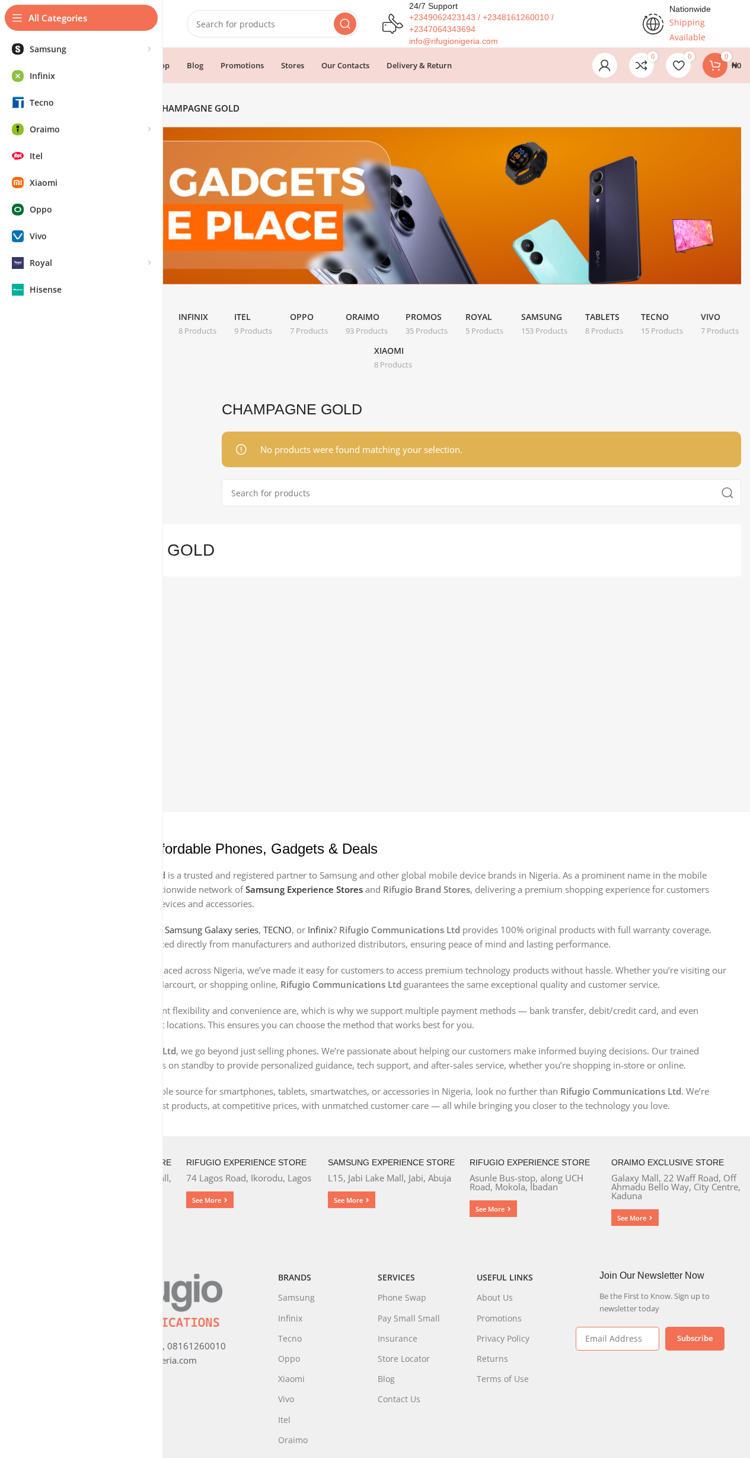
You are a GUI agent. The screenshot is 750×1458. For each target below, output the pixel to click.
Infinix (320, 930)
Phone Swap (402, 1297)
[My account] (604, 65)
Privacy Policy (503, 1338)
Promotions (499, 1318)
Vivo (286, 1399)
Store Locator (404, 1358)
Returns (492, 1358)
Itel (284, 1419)
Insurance (397, 1338)
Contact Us (399, 1399)
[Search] (345, 23)
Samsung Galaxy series (211, 930)
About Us (495, 1297)
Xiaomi (291, 1378)
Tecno (290, 1338)
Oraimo (293, 1440)
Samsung (296, 1297)
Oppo (289, 1358)
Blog (386, 1378)
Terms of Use (503, 1378)
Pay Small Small (409, 1318)
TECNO (277, 930)
